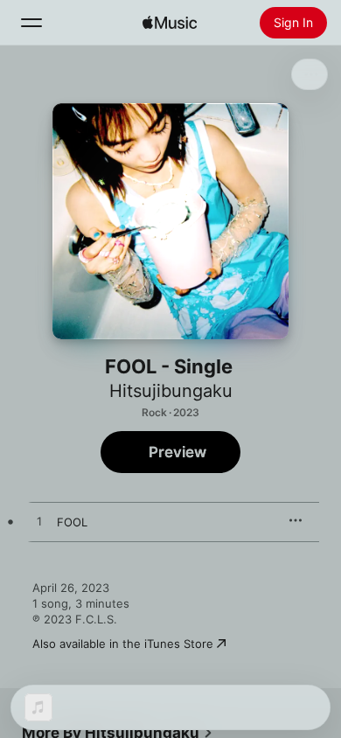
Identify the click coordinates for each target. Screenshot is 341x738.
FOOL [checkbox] (72, 522)
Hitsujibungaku (171, 390)
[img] (170, 23)
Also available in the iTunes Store (122, 644)
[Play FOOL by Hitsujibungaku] (39, 522)
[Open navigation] (31, 22)
